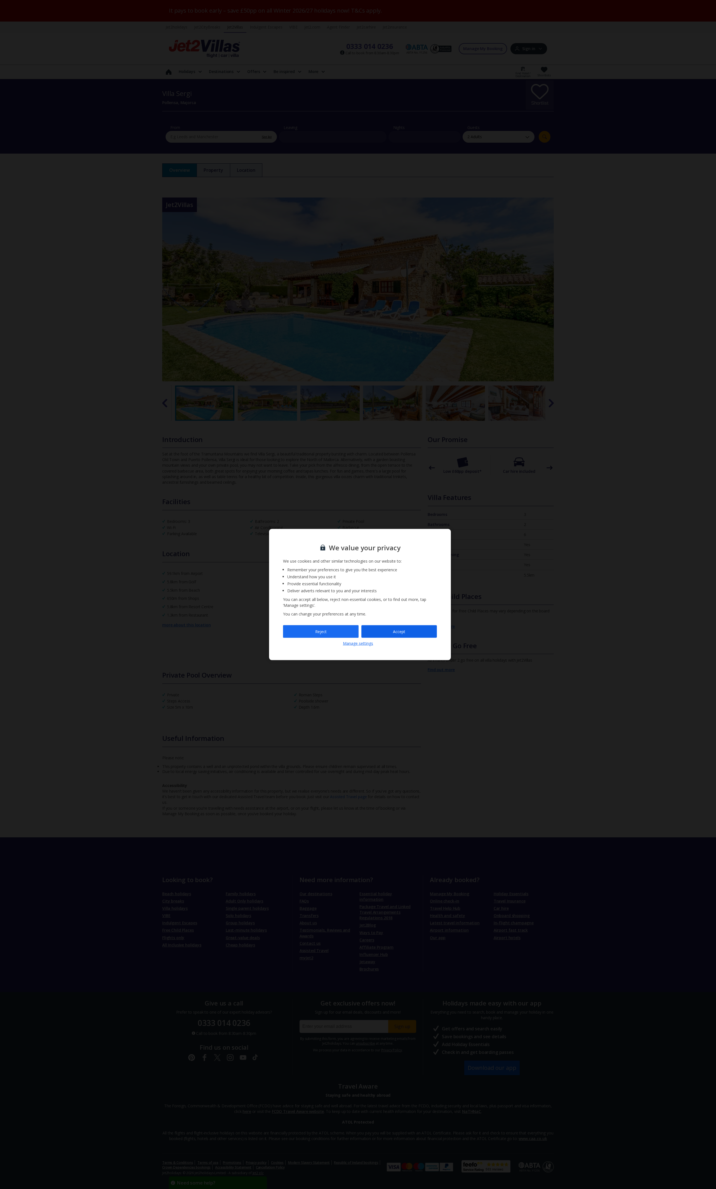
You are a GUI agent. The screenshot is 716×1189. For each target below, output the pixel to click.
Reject (321, 631)
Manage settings (358, 643)
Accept (399, 631)
